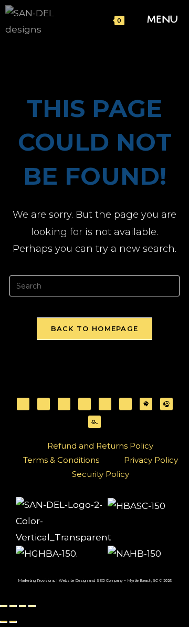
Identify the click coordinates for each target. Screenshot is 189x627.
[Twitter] (43, 404)
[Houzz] (125, 404)
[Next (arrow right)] (13, 622)
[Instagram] (64, 404)
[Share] (22, 606)
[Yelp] (105, 404)
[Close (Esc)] (32, 606)
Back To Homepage (95, 328)
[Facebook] (23, 404)
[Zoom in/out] (3, 606)
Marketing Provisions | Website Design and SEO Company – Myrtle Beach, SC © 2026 (95, 580)
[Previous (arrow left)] (3, 622)
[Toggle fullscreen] (13, 606)
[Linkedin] (84, 404)
